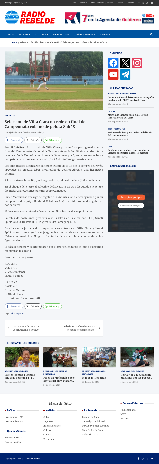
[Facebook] (139, 2)
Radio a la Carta (90, 434)
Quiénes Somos (83, 34)
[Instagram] (143, 2)
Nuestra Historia (13, 437)
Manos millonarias (94, 377)
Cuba (74, 2)
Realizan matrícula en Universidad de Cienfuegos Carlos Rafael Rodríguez (129, 151)
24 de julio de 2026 (51, 384)
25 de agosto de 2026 (15, 381)
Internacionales (97, 2)
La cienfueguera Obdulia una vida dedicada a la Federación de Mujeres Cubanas (20, 379)
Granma (124, 418)
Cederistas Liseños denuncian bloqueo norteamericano (79, 328)
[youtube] (113, 74)
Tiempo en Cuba (91, 417)
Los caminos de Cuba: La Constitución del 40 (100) (26, 328)
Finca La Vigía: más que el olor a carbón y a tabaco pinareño (59, 380)
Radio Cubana (128, 409)
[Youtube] (152, 2)
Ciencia (120, 2)
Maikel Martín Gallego (34, 132)
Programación (13, 442)
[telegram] (125, 74)
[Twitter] (147, 2)
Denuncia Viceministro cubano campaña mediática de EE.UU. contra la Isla (131, 99)
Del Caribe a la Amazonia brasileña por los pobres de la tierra (137, 377)
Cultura (110, 2)
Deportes (83, 2)
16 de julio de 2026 (90, 381)
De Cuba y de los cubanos (16, 371)
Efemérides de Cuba (92, 430)
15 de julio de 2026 (129, 381)
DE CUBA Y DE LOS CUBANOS (23, 343)
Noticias (40, 34)
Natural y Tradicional (93, 421)
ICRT (123, 414)
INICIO (10, 34)
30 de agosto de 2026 (118, 104)
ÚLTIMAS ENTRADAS (121, 88)
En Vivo (23, 34)
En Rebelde (60, 34)
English (105, 34)
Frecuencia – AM (14, 417)
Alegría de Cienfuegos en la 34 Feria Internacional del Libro (128, 116)
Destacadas (113, 94)
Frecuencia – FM (14, 421)
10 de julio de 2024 (13, 132)
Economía (131, 2)
